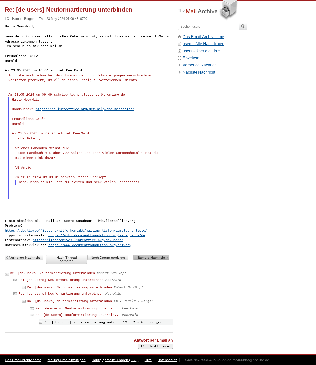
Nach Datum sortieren (108, 257)
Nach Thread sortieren (66, 259)
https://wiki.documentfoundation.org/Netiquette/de (96, 235)
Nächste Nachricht (151, 257)
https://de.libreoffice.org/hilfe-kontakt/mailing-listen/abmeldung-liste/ (76, 231)
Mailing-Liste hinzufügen (67, 360)
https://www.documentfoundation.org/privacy (89, 245)
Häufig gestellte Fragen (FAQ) (115, 360)
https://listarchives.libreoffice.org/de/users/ (78, 240)
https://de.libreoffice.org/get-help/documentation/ (85, 109)
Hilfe (148, 360)
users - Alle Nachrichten (203, 44)
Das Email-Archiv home (203, 37)
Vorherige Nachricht (24, 257)
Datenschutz (167, 360)
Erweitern (191, 58)
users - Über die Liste (201, 51)
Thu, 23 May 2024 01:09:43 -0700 (63, 19)
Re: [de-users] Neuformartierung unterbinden (52, 273)
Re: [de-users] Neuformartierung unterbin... (77, 308)
